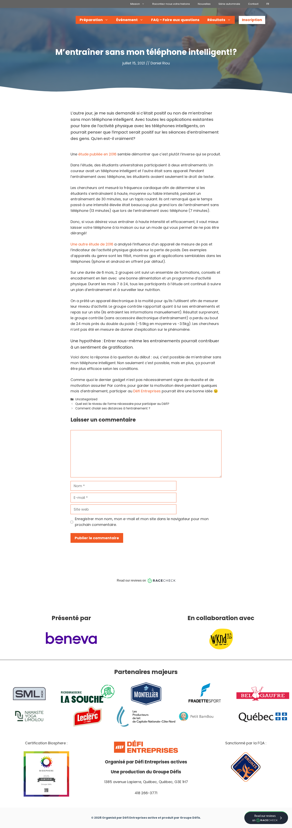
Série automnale (229, 4)
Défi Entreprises (147, 391)
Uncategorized (86, 399)
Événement (127, 19)
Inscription (252, 19)
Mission (135, 4)
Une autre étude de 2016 (92, 244)
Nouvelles (204, 4)
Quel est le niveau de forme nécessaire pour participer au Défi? (122, 404)
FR (267, 4)
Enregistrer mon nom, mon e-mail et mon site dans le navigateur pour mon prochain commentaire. (142, 521)
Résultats (216, 19)
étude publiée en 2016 (97, 154)
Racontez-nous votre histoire (171, 4)
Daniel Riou (160, 63)
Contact (253, 4)
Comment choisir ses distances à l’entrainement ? (112, 408)
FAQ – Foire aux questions (175, 19)
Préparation (91, 19)
